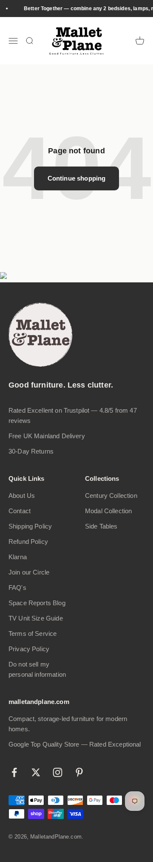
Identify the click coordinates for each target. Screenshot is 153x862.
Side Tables (101, 526)
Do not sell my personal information (37, 669)
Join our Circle (28, 572)
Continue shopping (77, 178)
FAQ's (17, 587)
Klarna (17, 556)
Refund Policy (28, 541)
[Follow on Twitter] (36, 772)
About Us (21, 495)
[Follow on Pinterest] (79, 772)
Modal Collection (108, 510)
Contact (19, 510)
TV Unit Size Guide (35, 618)
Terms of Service (32, 633)
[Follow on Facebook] (14, 772)
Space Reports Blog (36, 602)
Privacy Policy (28, 648)
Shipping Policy (30, 526)
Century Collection (111, 495)
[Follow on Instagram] (57, 772)
